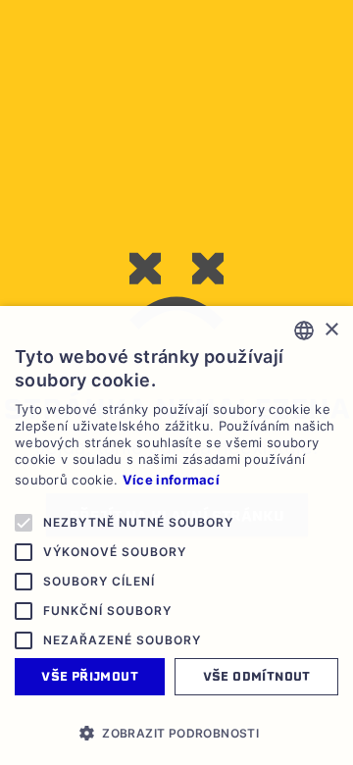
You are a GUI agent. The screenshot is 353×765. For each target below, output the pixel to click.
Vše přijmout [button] (89, 676)
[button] (176, 732)
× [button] (331, 330)
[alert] (176, 535)
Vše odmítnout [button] (257, 676)
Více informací (171, 479)
